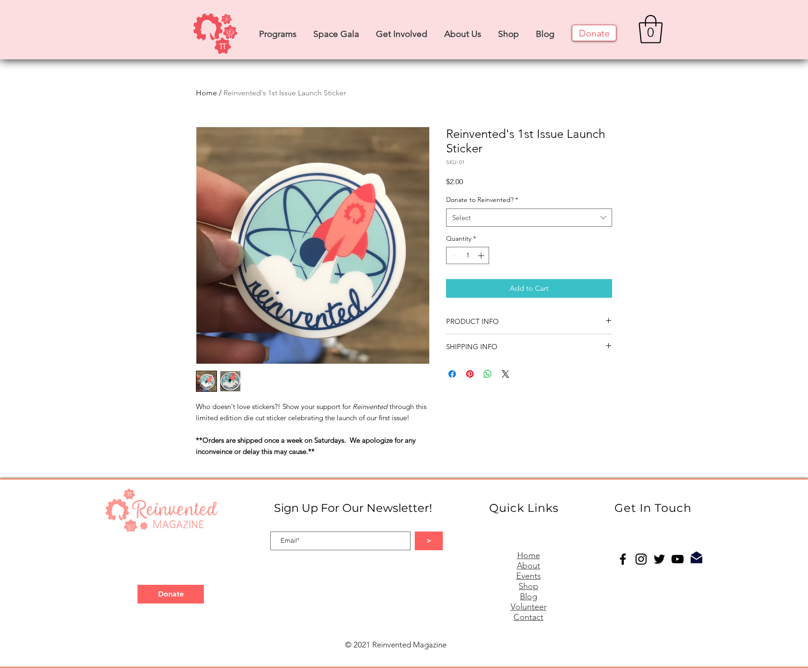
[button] (278, 30)
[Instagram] (641, 559)
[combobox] (529, 217)
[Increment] (482, 255)
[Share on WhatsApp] (487, 374)
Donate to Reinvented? (482, 199)
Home (206, 92)
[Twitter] (659, 559)
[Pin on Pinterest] (470, 374)
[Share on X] (505, 374)
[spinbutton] (467, 255)
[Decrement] (453, 255)
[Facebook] (622, 559)
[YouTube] (677, 559)
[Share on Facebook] (452, 374)
